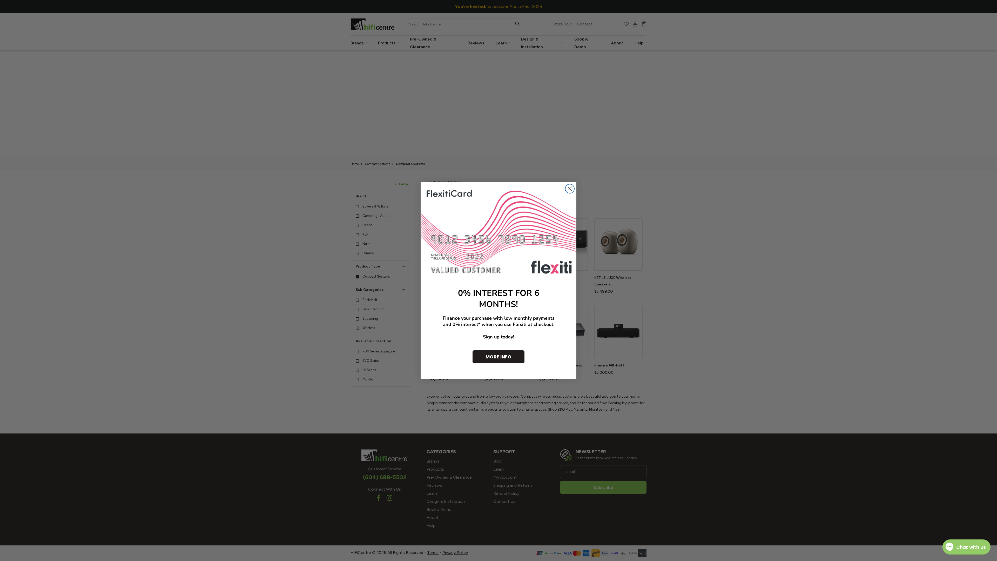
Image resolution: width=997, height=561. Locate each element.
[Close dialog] (569, 188)
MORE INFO (498, 356)
